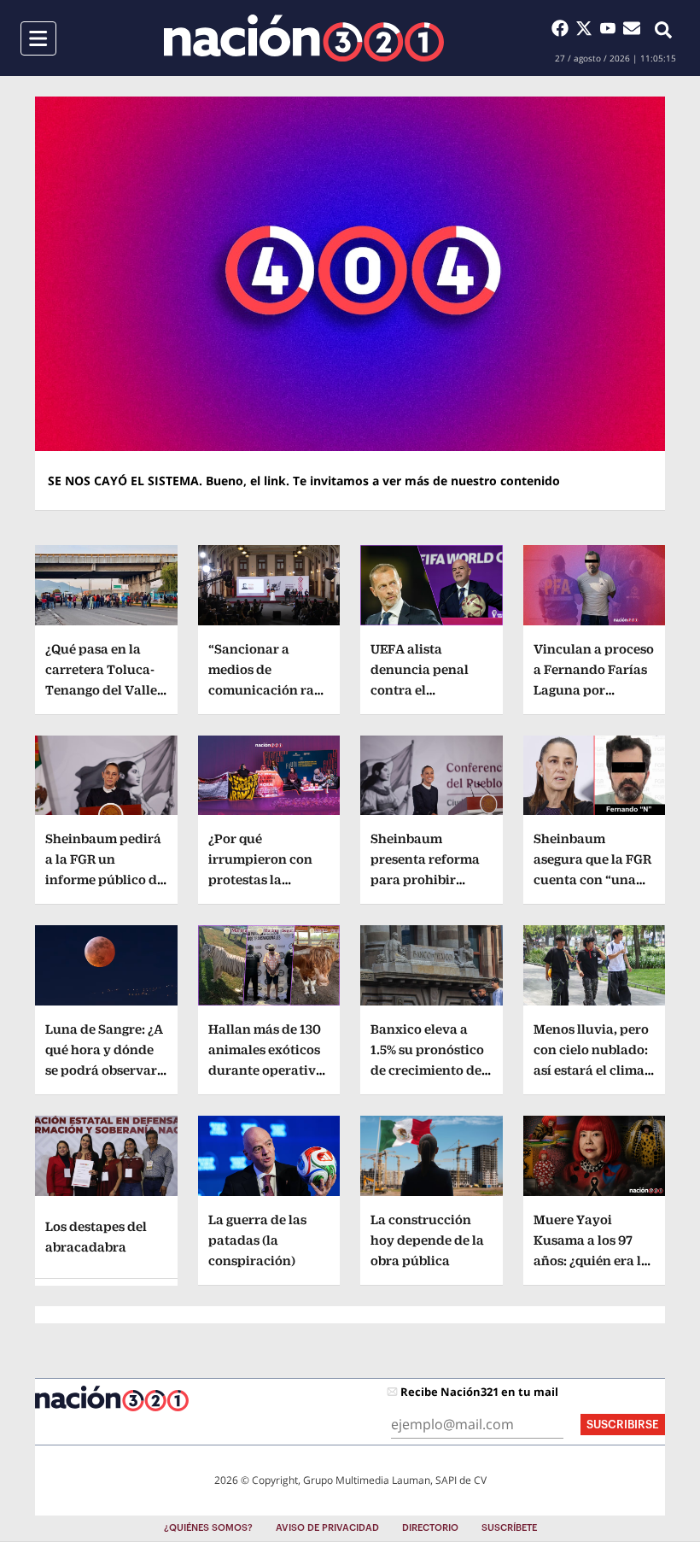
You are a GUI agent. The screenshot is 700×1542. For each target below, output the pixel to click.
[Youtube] (611, 28)
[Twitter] (587, 28)
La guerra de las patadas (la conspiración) (257, 1240)
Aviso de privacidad (327, 1528)
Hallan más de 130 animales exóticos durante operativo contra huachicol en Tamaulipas (266, 1070)
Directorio (430, 1528)
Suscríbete (509, 1528)
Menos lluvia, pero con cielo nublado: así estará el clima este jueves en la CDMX (591, 1070)
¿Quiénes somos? (208, 1528)
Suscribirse (622, 1424)
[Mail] (631, 28)
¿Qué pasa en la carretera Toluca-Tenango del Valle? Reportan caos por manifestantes (104, 690)
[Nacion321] (304, 38)
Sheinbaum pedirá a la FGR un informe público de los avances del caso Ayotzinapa (104, 879)
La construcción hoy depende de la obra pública (427, 1240)
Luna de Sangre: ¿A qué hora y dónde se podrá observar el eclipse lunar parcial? (104, 1070)
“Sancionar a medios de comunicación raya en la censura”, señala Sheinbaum (269, 690)
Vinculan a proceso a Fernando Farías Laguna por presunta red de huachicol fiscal (594, 690)
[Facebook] (563, 28)
